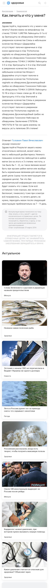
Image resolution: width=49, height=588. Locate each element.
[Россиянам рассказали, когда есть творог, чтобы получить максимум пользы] (24, 440)
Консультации (7, 11)
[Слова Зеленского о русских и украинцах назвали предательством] (24, 279)
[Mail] (8, 3)
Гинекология (22, 11)
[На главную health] (17, 3)
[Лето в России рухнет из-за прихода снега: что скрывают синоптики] (24, 400)
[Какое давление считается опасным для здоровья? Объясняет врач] (24, 561)
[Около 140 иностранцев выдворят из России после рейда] (24, 480)
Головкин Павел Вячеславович (27, 140)
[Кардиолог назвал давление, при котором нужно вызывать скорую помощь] (24, 521)
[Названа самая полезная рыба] (24, 319)
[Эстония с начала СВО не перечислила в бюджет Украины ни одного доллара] (24, 360)
